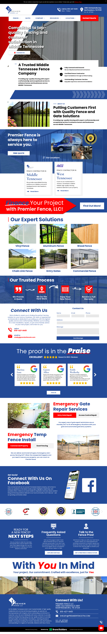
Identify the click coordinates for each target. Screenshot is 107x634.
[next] (95, 375)
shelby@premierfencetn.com (24, 337)
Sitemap (27, 629)
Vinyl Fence (22, 246)
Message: (60, 327)
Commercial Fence (84, 271)
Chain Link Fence (22, 271)
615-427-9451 (72, 9)
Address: (60, 320)
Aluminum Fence (53, 246)
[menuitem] (16, 18)
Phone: (88, 313)
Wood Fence (84, 246)
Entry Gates (53, 271)
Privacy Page (78, 2)
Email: (73, 313)
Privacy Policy (33, 629)
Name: (59, 313)
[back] (11, 375)
